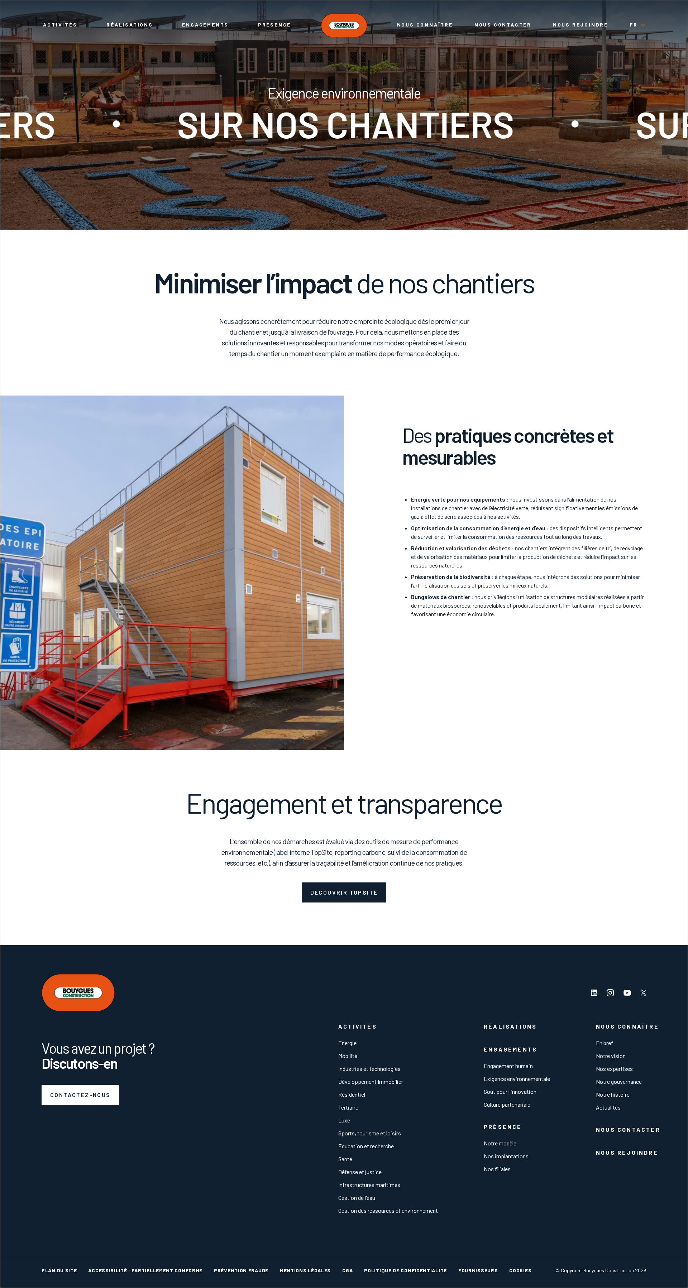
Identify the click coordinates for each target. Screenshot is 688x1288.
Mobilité (347, 1055)
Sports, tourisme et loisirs (369, 1133)
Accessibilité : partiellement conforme (145, 1270)
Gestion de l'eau (356, 1197)
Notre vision (611, 1055)
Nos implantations (506, 1156)
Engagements (205, 24)
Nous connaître (425, 24)
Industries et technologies (369, 1068)
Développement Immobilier (370, 1081)
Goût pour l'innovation (510, 1091)
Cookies (520, 1270)
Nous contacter (502, 24)
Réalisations (129, 24)
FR (634, 24)
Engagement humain (508, 1065)
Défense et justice (360, 1171)
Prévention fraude (241, 1270)
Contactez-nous (80, 1094)
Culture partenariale (507, 1104)
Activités (60, 24)
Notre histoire (613, 1094)
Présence (274, 24)
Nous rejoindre (580, 24)
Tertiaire (348, 1107)
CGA (347, 1270)
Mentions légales (305, 1270)
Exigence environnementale (517, 1078)
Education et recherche (366, 1146)
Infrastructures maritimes (369, 1184)
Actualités (608, 1107)
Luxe (344, 1120)
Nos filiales (497, 1168)
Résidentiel (351, 1094)
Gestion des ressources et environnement (388, 1210)
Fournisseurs (478, 1270)
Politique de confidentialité (405, 1270)
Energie (347, 1042)
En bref (604, 1042)
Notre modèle (500, 1143)
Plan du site (59, 1270)
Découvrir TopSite (344, 892)
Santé (345, 1158)
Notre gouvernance (619, 1081)
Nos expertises (614, 1068)
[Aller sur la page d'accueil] (344, 25)
